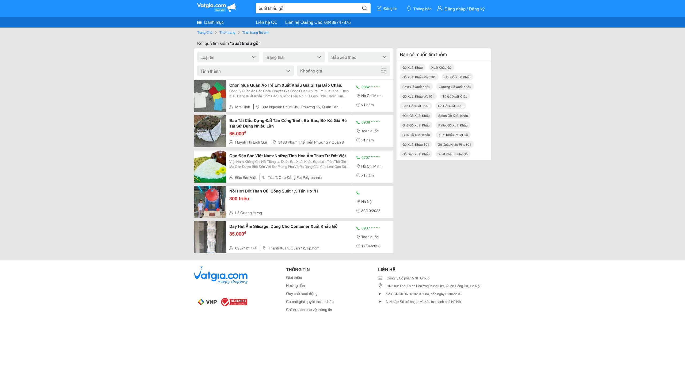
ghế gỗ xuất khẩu (416, 125)
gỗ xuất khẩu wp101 (418, 96)
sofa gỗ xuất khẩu (416, 86)
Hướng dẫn (295, 285)
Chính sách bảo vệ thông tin (309, 309)
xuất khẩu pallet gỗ (453, 134)
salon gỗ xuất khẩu (453, 115)
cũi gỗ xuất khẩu (457, 77)
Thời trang (227, 32)
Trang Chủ (204, 32)
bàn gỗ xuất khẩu (415, 105)
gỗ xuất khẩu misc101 (419, 77)
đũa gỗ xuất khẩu (416, 115)
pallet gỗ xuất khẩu (453, 125)
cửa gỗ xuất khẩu (416, 134)
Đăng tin (390, 8)
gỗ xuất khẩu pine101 (454, 144)
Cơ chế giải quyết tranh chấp (310, 301)
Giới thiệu (294, 277)
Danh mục (213, 22)
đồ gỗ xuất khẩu (450, 105)
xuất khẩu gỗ (441, 67)
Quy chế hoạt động (302, 293)
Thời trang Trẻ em (255, 32)
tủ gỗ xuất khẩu (455, 96)
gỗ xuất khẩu (412, 67)
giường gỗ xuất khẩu (455, 86)
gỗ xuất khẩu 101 (415, 144)
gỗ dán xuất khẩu (416, 154)
